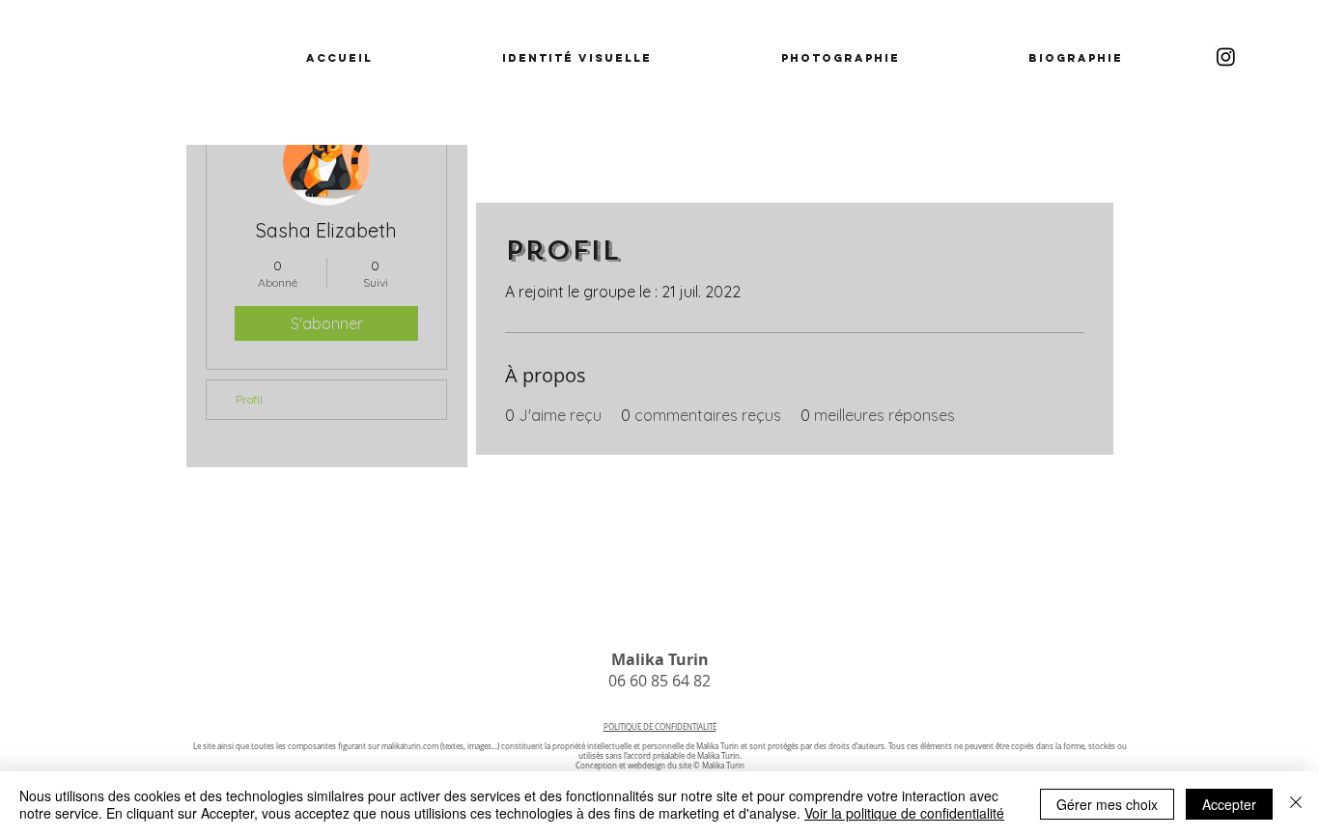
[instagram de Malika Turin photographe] (1226, 56)
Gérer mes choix (1107, 804)
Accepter (1229, 804)
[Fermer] (1295, 804)
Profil (249, 399)
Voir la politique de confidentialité (904, 813)
